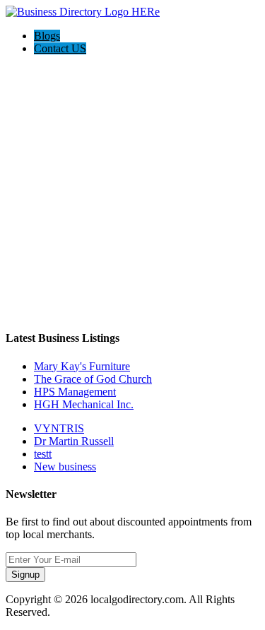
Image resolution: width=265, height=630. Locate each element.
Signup (25, 574)
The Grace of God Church (93, 379)
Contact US (60, 48)
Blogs (47, 36)
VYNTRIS (59, 428)
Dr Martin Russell (74, 441)
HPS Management (75, 392)
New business (65, 466)
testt (43, 454)
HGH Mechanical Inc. (84, 404)
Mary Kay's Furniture (82, 366)
